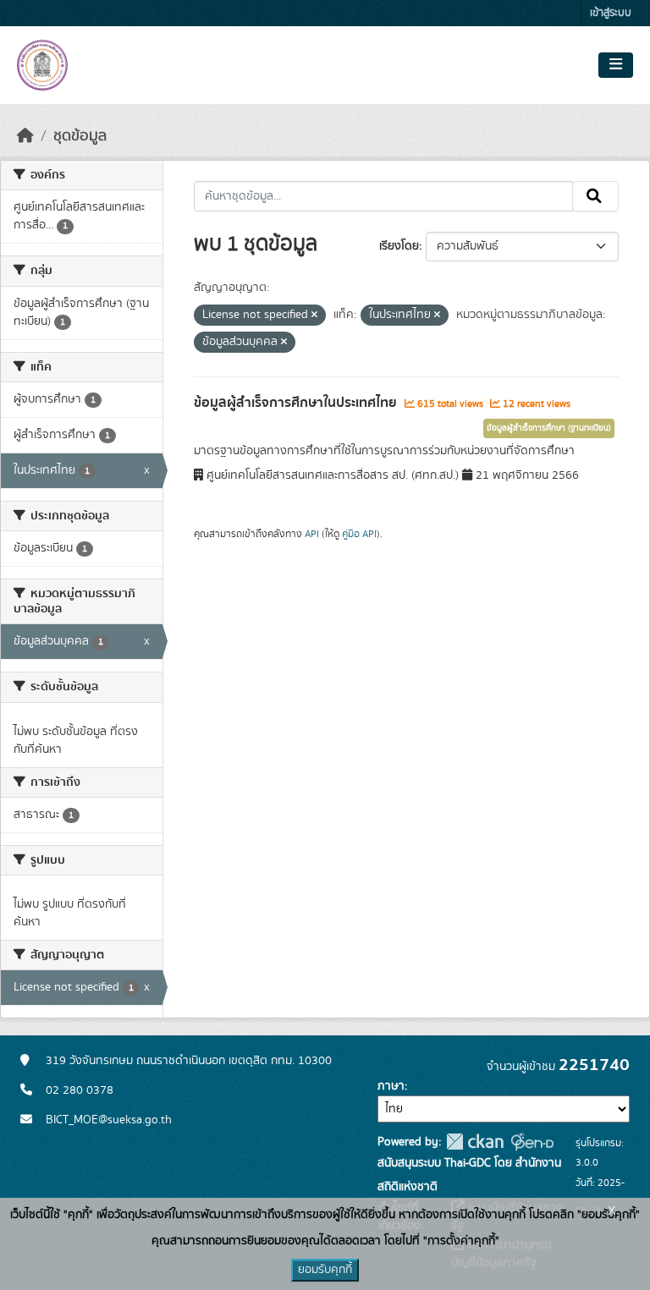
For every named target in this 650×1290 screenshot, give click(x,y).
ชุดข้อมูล (80, 136)
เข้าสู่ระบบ (610, 13)
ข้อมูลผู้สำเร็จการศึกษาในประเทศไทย (297, 403)
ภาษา (391, 1086)
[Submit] (595, 196)
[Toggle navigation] (615, 65)
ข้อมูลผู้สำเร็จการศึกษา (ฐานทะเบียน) (549, 428)
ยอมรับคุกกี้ (325, 1269)
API (312, 533)
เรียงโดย (399, 246)
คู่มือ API (359, 533)
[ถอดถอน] (314, 315)
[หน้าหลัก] (25, 136)
